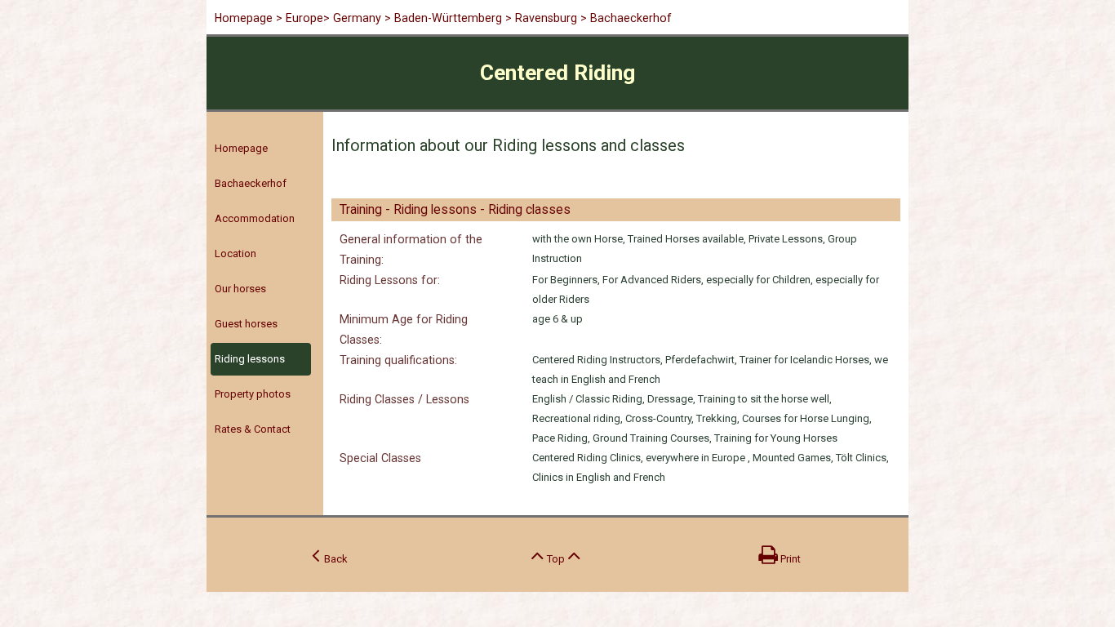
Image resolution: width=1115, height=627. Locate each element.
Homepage (244, 17)
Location (235, 253)
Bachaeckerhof (251, 183)
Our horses (240, 288)
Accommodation (255, 218)
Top (555, 559)
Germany (357, 17)
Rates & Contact (253, 429)
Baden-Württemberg (448, 17)
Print (789, 559)
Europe (304, 17)
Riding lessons (250, 359)
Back (333, 559)
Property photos (253, 394)
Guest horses (246, 324)
